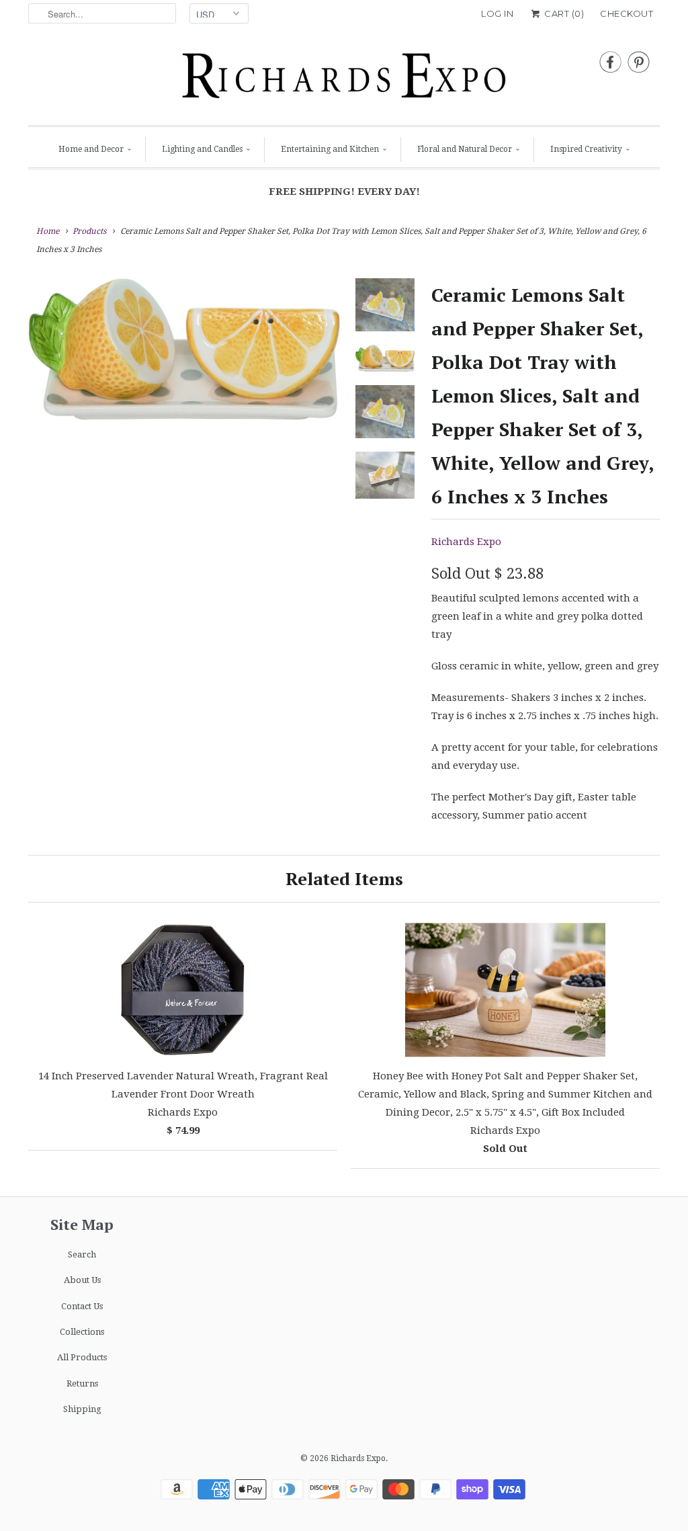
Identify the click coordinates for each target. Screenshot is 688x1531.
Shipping (82, 1409)
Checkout (626, 13)
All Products (82, 1357)
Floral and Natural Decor (464, 149)
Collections (82, 1332)
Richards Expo (466, 542)
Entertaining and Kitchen (330, 149)
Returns (82, 1383)
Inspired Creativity (586, 149)
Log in (497, 13)
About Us (82, 1280)
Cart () (563, 13)
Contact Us (82, 1306)
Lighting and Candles (202, 149)
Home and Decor (91, 149)
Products (89, 231)
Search (82, 1254)
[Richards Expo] (344, 79)
